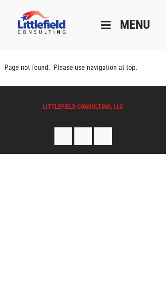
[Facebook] (63, 136)
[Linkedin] (103, 136)
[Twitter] (83, 136)
